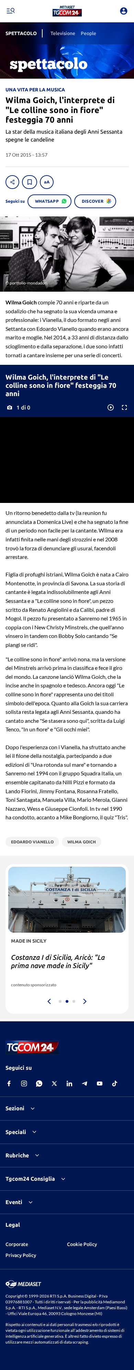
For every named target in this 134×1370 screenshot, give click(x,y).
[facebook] (8, 1083)
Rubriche (17, 1155)
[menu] (10, 11)
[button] (67, 10)
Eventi (13, 1202)
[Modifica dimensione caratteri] (47, 182)
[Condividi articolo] (12, 182)
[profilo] (124, 11)
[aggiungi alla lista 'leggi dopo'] (29, 182)
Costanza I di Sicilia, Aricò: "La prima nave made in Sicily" (58, 961)
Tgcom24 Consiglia (30, 1179)
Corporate (16, 1244)
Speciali (15, 1132)
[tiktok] (114, 1083)
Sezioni (14, 1108)
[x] (54, 1083)
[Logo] (67, 10)
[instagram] (24, 1083)
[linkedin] (69, 1083)
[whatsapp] (39, 1083)
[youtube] (99, 1083)
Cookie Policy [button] (82, 1244)
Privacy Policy (20, 1255)
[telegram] (84, 1083)
